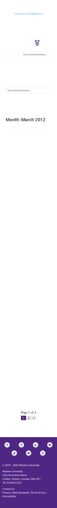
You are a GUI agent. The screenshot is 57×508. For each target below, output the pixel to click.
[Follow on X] (28, 453)
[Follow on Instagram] (21, 445)
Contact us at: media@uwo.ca (28, 14)
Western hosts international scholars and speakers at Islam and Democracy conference (26, 392)
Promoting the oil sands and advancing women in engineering (27, 347)
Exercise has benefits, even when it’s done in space (27, 282)
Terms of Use (38, 492)
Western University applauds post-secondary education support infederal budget (28, 194)
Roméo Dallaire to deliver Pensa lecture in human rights (27, 303)
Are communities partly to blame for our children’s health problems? (28, 325)
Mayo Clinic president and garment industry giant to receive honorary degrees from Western (28, 259)
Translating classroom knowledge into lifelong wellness (28, 369)
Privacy (6, 492)
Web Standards (20, 492)
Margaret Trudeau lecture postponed (23, 171)
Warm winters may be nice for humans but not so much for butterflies (25, 148)
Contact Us (8, 489)
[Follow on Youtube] (50, 445)
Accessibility (9, 496)
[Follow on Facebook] (7, 445)
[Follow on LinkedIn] (35, 445)
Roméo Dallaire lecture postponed (28, 215)
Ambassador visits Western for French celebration (26, 236)
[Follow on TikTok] (14, 453)
